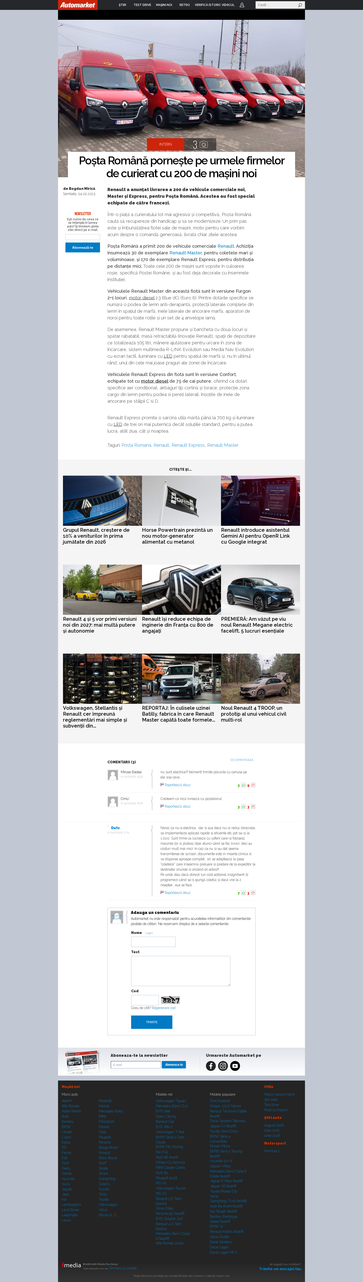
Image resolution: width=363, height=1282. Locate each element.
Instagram (223, 1066)
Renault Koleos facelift (226, 1232)
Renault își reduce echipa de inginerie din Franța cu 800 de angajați (177, 625)
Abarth (67, 1101)
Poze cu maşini (275, 1110)
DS (64, 1147)
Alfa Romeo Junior (170, 1243)
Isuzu (66, 1184)
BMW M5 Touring (169, 1147)
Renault (226, 246)
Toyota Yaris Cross (224, 1131)
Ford (65, 1163)
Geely (66, 1168)
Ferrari (67, 1153)
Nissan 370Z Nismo (225, 1106)
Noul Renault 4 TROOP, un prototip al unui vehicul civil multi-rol (253, 714)
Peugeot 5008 (166, 1178)
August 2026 (274, 1125)
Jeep (65, 1194)
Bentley (68, 1122)
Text (135, 952)
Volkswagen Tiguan (171, 1101)
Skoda (103, 1168)
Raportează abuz (178, 785)
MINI (102, 1116)
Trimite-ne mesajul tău (280, 1269)
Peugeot (105, 1137)
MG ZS (161, 1193)
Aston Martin (71, 1111)
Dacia (66, 1142)
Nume (136, 933)
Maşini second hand (279, 1094)
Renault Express (188, 445)
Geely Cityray (166, 1116)
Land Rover (70, 1210)
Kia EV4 (162, 1152)
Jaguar (67, 1189)
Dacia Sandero (221, 1242)
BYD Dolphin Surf (169, 1219)
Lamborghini (71, 1205)
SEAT (103, 1163)
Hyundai (68, 1179)
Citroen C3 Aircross (170, 1162)
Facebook (211, 1066)
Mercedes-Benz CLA (172, 1106)
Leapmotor (70, 1215)
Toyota (104, 1199)
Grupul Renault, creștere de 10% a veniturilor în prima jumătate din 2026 (96, 536)
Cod (135, 991)
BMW (66, 1127)
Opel (102, 1132)
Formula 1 (272, 1151)
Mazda (104, 1106)
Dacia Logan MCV (223, 1252)
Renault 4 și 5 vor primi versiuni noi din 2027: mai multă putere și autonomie (100, 625)
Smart (103, 1173)
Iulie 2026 (271, 1130)
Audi (65, 1116)
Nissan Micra (220, 1146)
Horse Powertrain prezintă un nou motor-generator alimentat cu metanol (177, 536)
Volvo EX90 (164, 1208)
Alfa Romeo (70, 1106)
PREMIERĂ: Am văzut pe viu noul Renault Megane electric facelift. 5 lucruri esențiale (257, 625)
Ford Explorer (220, 1101)
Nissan (104, 1127)
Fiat (64, 1158)
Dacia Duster (219, 1237)
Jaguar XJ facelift (223, 1126)
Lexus (66, 1220)
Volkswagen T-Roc (170, 1132)
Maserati (105, 1101)
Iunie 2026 (272, 1136)
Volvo (103, 1210)
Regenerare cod (164, 1008)
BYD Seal (163, 1111)
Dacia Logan (219, 1247)
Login (242, 5)
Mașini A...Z (108, 1215)
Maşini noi (71, 1087)
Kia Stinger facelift (223, 1211)
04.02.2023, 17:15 (119, 832)
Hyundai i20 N (221, 1161)
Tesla (103, 1194)
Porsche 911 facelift (170, 1214)
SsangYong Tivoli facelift (228, 1201)
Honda (67, 1173)
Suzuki (104, 1189)
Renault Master (185, 252)
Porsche (105, 1142)
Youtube (235, 1066)
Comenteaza (243, 760)
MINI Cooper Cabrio (170, 1168)
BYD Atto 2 (164, 1127)
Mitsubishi (106, 1122)
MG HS (161, 1183)
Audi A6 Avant (167, 1157)
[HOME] (78, 5)
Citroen (67, 1132)
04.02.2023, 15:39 (133, 776)
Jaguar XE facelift (223, 1186)
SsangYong (107, 1179)
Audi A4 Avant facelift (226, 1206)
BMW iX (216, 1226)
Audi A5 (162, 1173)
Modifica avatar (117, 917)
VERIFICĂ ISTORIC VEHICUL (215, 5)
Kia (64, 1199)
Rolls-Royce (108, 1158)
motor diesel (141, 297)
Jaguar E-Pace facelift (226, 1181)
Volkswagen (108, 1205)
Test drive (271, 1105)
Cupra (66, 1137)
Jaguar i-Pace (220, 1166)
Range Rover (108, 1147)
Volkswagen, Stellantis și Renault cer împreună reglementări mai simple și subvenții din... (95, 717)
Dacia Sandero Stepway (228, 1121)
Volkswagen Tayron (171, 1188)
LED (168, 356)
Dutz (115, 828)
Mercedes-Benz (111, 1111)
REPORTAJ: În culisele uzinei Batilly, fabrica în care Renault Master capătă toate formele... (178, 714)
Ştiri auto (270, 1100)
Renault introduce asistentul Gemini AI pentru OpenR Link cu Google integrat (255, 536)
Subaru (104, 1184)
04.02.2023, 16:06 (133, 803)
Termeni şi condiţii (123, 1268)
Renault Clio (165, 1122)
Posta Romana (136, 445)
